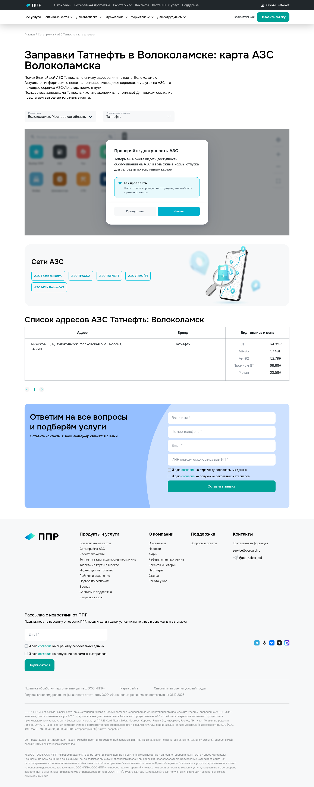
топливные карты (76, 97)
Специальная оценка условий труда (180, 688)
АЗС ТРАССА (80, 276)
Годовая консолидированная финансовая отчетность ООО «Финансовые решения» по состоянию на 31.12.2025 (105, 695)
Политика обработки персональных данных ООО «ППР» (65, 688)
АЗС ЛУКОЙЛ (138, 276)
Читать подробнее (109, 729)
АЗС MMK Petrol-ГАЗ (49, 287)
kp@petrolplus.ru (245, 17)
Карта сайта (129, 688)
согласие (188, 470)
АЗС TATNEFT (109, 276)
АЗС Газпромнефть (48, 276)
